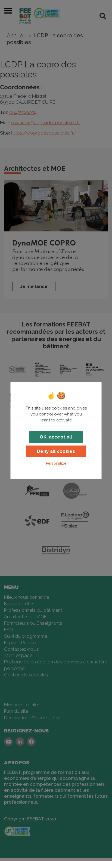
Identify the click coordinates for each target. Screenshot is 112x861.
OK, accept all (56, 437)
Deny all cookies (56, 451)
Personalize (56, 463)
